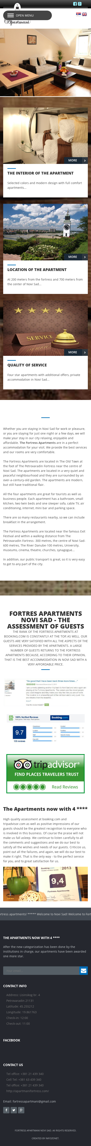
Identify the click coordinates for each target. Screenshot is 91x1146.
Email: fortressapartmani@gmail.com (29, 1101)
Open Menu (25, 15)
